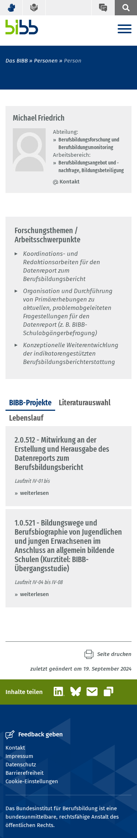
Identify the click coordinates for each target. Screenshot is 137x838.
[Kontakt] (102, 7)
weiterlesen (34, 493)
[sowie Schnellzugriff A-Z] (125, 7)
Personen (46, 60)
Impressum (19, 756)
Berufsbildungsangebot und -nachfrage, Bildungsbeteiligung (91, 166)
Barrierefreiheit (24, 773)
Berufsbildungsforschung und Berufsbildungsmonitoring (88, 143)
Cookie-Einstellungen (31, 781)
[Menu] (124, 29)
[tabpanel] (68, 516)
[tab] (30, 403)
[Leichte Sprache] (34, 7)
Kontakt (70, 181)
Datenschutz (20, 764)
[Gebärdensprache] (11, 7)
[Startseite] (21, 27)
